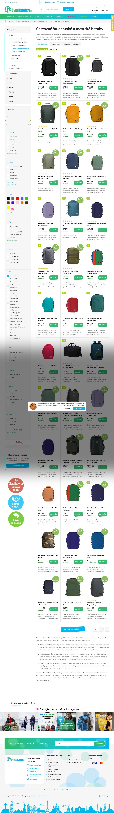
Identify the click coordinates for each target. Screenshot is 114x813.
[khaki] (27, 203)
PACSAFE (13, 396)
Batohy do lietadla (16, 62)
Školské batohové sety (18, 51)
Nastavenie (67, 408)
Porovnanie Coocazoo (75, 762)
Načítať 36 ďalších (71, 629)
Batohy (11, 35)
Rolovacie (13, 301)
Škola (10, 78)
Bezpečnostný (15, 307)
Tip (11, 145)
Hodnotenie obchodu (54, 777)
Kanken (12, 424)
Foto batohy (14, 65)
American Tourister (15, 167)
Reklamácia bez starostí (54, 774)
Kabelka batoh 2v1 (15, 318)
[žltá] (8, 207)
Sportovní (13, 335)
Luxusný (13, 293)
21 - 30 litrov (14, 257)
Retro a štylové (15, 324)
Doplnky (11, 87)
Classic (12, 418)
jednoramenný (14, 316)
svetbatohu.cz (33, 779)
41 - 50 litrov (14, 262)
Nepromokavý (15, 338)
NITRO (12, 394)
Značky (11, 101)
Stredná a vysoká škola (16, 352)
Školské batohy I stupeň (19, 45)
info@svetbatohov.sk (35, 765)
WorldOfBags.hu (67, 790)
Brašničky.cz (57, 790)
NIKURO (12, 421)
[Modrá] (22, 199)
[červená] (18, 199)
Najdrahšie (66, 44)
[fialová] (13, 203)
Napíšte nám (51, 772)
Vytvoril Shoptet (105, 796)
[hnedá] (8, 203)
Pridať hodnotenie (18, 465)
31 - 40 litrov (14, 259)
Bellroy (12, 169)
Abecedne (76, 44)
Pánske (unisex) (15, 374)
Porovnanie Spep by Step (76, 760)
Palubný (13, 282)
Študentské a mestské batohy (20, 48)
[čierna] (8, 199)
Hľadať (69, 9)
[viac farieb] (13, 209)
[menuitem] (10, 17)
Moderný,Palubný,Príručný (17, 327)
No (11, 212)
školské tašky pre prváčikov (20, 42)
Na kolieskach (14, 299)
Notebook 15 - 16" (15, 232)
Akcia (12, 139)
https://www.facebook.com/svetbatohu (35, 775)
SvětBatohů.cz (48, 790)
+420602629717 (34, 768)
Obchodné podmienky (54, 779)
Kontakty (7, 2)
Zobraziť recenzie (16, 706)
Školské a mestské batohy (18, 39)
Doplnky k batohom (16, 68)
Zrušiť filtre (19, 442)
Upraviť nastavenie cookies (41, 796)
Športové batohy (15, 55)
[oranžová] (22, 203)
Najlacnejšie (55, 44)
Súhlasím (80, 408)
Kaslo (12, 427)
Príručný (13, 310)
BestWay (13, 172)
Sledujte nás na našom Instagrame (59, 709)
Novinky (11, 96)
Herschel (12, 402)
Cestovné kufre (13, 73)
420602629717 (33, 771)
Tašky (10, 83)
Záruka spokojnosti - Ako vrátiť (55, 765)
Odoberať (99, 743)
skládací (12, 330)
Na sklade (13, 136)
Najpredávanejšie (43, 44)
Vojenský (13, 296)
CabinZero (13, 175)
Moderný (13, 279)
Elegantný (14, 290)
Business (13, 287)
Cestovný (13, 276)
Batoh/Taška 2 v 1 (16, 321)
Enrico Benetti (14, 178)
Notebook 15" (14, 237)
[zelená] (27, 199)
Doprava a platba (16, 2)
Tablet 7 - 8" (14, 226)
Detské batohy (15, 59)
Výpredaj (11, 92)
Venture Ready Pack (15, 430)
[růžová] (18, 203)
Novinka (12, 142)
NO (11, 284)
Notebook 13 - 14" (15, 229)
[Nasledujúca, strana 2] (101, 629)
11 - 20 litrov (14, 254)
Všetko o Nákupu (53, 769)
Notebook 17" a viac (16, 235)
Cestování (13, 361)
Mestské (12, 333)
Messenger (14, 304)
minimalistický (15, 313)
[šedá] (13, 199)
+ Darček (13, 147)
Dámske (13, 377)
